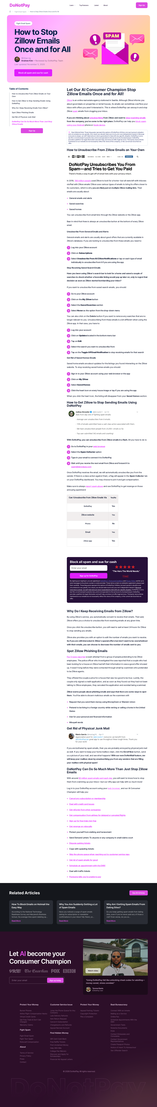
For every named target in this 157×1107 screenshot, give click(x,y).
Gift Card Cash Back (58, 1039)
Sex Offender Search (119, 1050)
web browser (99, 446)
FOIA (113, 1031)
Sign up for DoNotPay (89, 576)
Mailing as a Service (119, 1014)
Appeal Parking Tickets (89, 1010)
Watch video (93, 971)
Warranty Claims (26, 1025)
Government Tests (118, 1025)
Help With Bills (55, 1048)
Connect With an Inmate (120, 1010)
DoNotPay (20, 5)
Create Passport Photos (120, 1044)
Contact (23, 1062)
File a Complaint (86, 1017)
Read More (16, 921)
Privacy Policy (130, 581)
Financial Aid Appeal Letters (61, 1059)
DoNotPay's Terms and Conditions (111, 581)
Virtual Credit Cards (28, 1017)
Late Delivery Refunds (59, 1016)
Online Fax (115, 1017)
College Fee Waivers (58, 1051)
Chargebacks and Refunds (61, 1025)
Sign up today (55, 980)
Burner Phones (26, 1010)
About (105, 5)
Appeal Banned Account (60, 1028)
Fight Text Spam (26, 1039)
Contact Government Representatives (119, 1040)
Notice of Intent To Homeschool (123, 1047)
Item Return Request (58, 1019)
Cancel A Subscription (59, 1022)
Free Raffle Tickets (57, 1042)
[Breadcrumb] (10, 11)
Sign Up (142, 5)
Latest (96, 5)
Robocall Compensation (29, 1042)
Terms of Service (26, 1053)
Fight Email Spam (23, 23)
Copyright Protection (88, 1014)
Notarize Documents (119, 1028)
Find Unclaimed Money (59, 1045)
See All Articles (138, 893)
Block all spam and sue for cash (33, 73)
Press (22, 1059)
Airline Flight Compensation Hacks (33, 1014)
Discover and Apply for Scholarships (59, 1055)
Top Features (83, 5)
